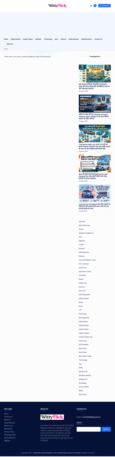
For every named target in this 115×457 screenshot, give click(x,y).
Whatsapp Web (9, 435)
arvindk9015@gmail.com (92, 417)
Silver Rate (82, 352)
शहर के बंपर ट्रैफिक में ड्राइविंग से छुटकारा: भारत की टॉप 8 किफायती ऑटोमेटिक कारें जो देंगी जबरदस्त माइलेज (94, 86)
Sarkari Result (83, 329)
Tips (80, 364)
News (81, 306)
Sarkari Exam (83, 322)
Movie (81, 302)
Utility (81, 368)
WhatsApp (82, 383)
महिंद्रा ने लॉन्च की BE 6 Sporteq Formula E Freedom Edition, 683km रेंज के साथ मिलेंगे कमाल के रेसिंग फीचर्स (94, 116)
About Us (7, 420)
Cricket (81, 245)
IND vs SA (82, 291)
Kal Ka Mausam (84, 295)
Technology (83, 360)
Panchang (82, 314)
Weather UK (83, 372)
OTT (80, 310)
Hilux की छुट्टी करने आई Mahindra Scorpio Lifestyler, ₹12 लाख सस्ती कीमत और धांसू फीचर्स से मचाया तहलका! (93, 176)
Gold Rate (82, 275)
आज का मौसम (84, 387)
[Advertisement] (57, 24)
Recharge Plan (84, 318)
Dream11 (82, 248)
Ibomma (82, 287)
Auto (80, 237)
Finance (82, 256)
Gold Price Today (85, 272)
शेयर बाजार (83, 395)
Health (81, 279)
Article (81, 229)
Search (79, 423)
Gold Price (82, 268)
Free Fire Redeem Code (87, 260)
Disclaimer (8, 429)
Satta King (82, 341)
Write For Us (8, 426)
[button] (104, 5)
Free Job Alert (84, 264)
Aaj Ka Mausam (84, 225)
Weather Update (85, 375)
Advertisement (9, 423)
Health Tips (83, 283)
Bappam (82, 241)
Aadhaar (82, 222)
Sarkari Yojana (84, 333)
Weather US (83, 379)
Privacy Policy (9, 432)
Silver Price (83, 349)
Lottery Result (84, 298)
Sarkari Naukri (84, 325)
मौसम (81, 391)
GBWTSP (7, 441)
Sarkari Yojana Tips (85, 337)
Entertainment (84, 252)
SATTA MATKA (83, 345)
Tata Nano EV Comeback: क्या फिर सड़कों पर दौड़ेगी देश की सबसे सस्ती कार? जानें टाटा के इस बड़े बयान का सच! (94, 206)
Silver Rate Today (85, 356)
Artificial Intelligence (86, 233)
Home (6, 49)
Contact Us (8, 417)
